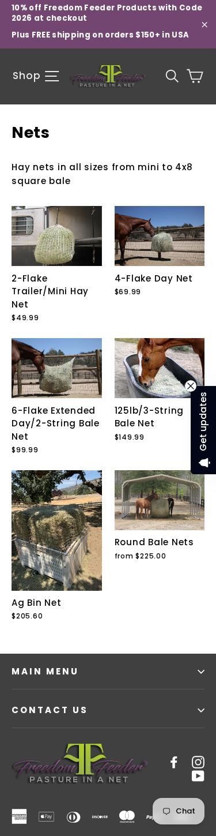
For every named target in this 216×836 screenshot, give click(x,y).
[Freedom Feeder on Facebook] (174, 761)
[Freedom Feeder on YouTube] (198, 775)
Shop (28, 76)
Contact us (50, 710)
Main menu (45, 671)
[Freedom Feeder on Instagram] (198, 761)
